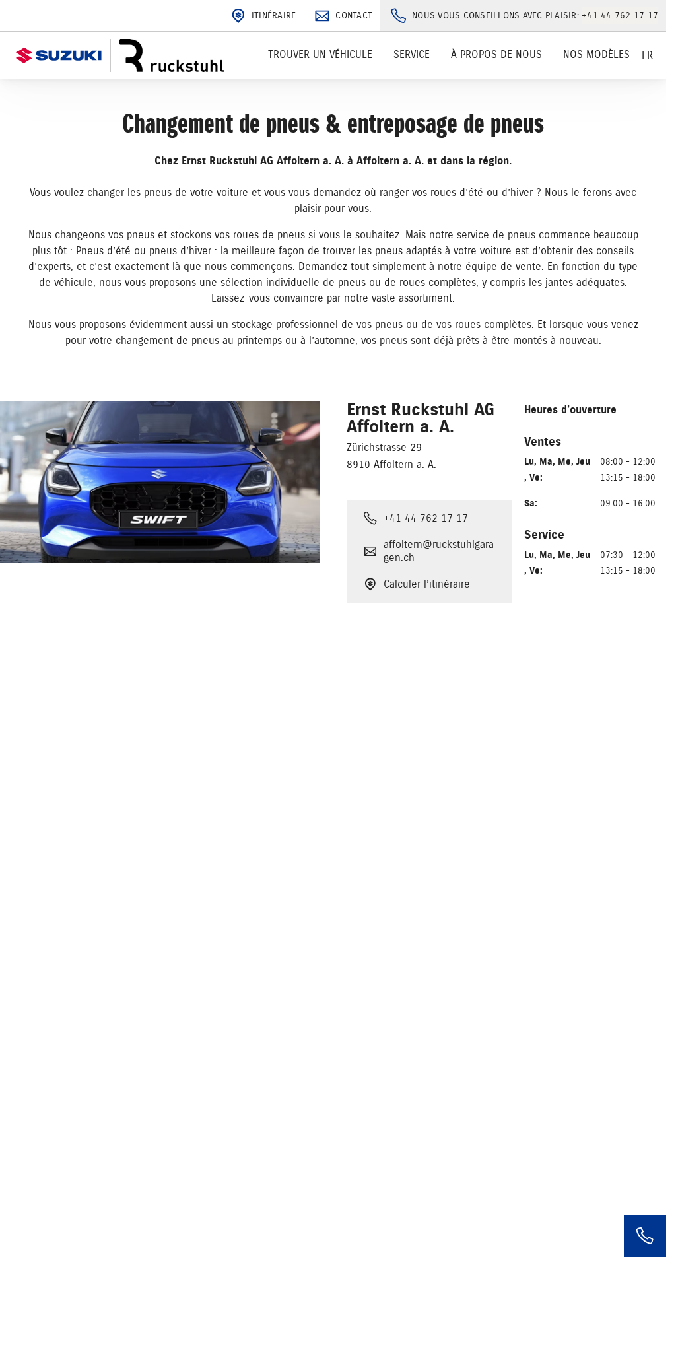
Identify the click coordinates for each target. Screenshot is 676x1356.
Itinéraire (274, 15)
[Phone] (645, 1236)
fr (647, 55)
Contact (353, 15)
